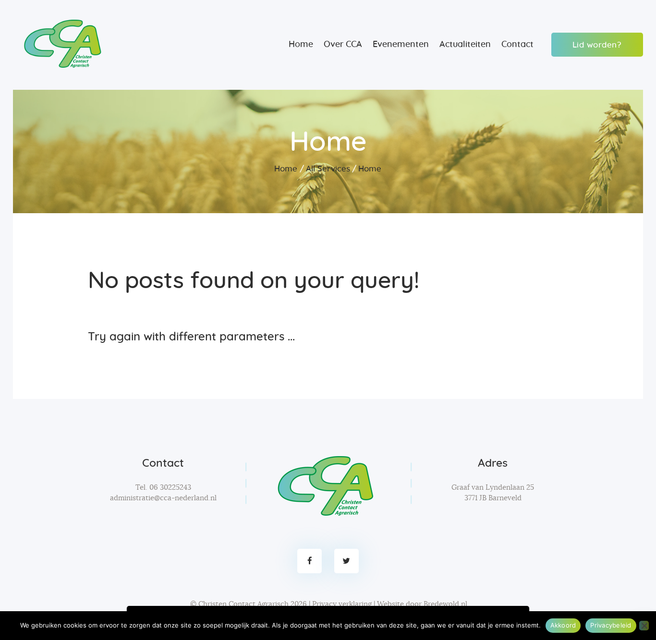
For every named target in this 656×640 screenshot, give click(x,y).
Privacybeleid (610, 625)
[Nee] (644, 625)
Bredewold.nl (445, 604)
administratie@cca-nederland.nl (163, 498)
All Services (328, 169)
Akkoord (563, 625)
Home (285, 169)
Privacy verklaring (342, 604)
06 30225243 (170, 487)
